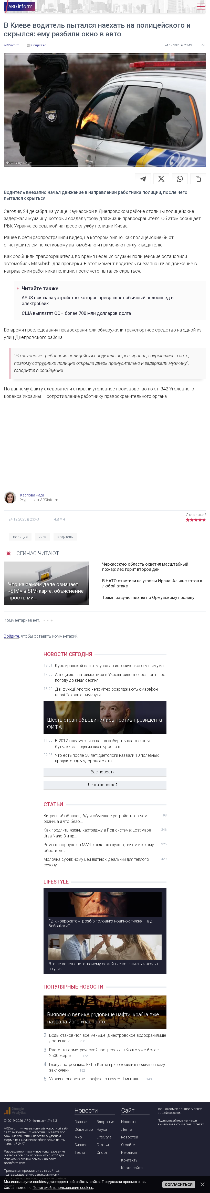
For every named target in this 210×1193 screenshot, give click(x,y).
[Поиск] (172, 6)
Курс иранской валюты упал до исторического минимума (109, 665)
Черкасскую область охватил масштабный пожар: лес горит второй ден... (145, 567)
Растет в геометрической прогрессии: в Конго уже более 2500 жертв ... (104, 1052)
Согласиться (179, 1184)
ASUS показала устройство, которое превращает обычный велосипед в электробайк (98, 300)
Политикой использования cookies (63, 1187)
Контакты (129, 1160)
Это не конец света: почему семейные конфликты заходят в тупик (103, 966)
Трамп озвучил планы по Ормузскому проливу (148, 597)
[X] (161, 178)
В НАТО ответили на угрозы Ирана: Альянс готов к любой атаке (152, 583)
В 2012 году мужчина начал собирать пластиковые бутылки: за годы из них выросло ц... (103, 743)
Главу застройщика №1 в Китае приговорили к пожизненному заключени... (107, 1067)
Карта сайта (132, 1168)
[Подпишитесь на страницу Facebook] (161, 1137)
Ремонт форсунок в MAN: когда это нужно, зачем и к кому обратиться (105, 847)
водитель (65, 537)
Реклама (129, 1152)
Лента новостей (103, 784)
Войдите (11, 636)
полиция (20, 537)
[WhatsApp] (180, 178)
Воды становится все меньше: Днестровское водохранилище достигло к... (107, 1038)
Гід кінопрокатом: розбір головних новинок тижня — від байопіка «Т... (100, 923)
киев (42, 537)
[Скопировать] (198, 178)
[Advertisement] (105, 450)
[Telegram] (143, 178)
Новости (128, 1121)
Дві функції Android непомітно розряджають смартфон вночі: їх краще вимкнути (106, 692)
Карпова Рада (32, 495)
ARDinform (11, 1128)
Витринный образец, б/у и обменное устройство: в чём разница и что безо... (105, 818)
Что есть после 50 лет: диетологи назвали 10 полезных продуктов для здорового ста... (107, 758)
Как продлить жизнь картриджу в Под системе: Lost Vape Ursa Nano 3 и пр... (105, 833)
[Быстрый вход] (188, 6)
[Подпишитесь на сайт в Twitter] (175, 1137)
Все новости (102, 772)
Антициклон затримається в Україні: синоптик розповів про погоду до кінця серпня (110, 677)
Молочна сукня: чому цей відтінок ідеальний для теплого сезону (105, 862)
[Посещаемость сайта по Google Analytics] (15, 1111)
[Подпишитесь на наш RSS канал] (190, 1137)
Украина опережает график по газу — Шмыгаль (100, 1078)
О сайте (128, 1145)
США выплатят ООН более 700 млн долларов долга (76, 313)
